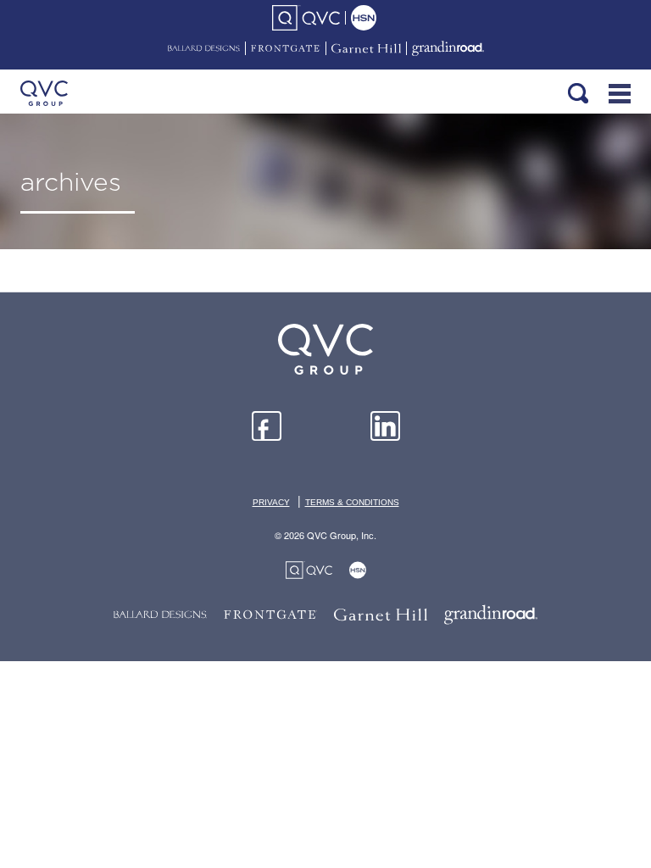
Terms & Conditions (352, 502)
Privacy (271, 502)
